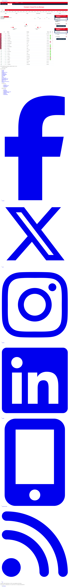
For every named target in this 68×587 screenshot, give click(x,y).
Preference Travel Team (5, 79)
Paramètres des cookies (6, 92)
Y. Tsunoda (8, 64)
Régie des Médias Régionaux (5, 81)
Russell (58, 23)
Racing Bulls (28, 64)
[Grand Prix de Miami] (15, 11)
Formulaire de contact (6, 85)
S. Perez (8, 59)
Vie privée (4, 89)
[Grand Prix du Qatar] (63, 11)
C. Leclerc (36, 28)
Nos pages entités (5, 94)
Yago (2, 76)
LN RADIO (3, 75)
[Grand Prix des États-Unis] (52, 11)
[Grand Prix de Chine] (4, 11)
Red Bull (28, 59)
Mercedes (28, 38)
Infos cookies (5, 90)
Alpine (27, 48)
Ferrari (25, 26)
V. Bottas (8, 54)
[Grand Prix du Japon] (7, 11)
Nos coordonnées (5, 86)
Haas (27, 43)
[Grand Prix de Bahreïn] (10, 11)
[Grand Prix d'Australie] (1, 11)
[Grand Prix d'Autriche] (27, 11)
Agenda (3, 77)
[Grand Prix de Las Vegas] (60, 11)
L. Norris (14, 28)
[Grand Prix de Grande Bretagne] (29, 11)
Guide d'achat (5, 93)
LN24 (2, 80)
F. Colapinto (9, 51)
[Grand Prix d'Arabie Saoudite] (13, 11)
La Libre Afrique (4, 73)
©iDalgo (1, 65)
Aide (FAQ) (4, 84)
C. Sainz (25, 25)
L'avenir (3, 71)
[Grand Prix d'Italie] (41, 11)
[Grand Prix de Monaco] (21, 11)
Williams (28, 51)
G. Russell (8, 40)
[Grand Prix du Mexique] (55, 11)
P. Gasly (8, 48)
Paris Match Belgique (4, 72)
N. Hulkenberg (9, 46)
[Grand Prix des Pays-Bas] (38, 11)
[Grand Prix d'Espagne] (43, 11)
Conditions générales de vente (7, 91)
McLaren (14, 29)
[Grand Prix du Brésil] (57, 11)
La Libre (3, 70)
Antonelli (59, 18)
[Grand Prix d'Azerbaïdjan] (46, 11)
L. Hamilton (9, 38)
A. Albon (8, 62)
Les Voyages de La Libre (5, 78)
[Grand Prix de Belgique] (32, 11)
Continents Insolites (4, 74)
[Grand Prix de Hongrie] (35, 11)
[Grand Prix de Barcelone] (24, 11)
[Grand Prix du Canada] (18, 11)
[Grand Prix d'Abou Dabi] (66, 11)
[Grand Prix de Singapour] (49, 11)
